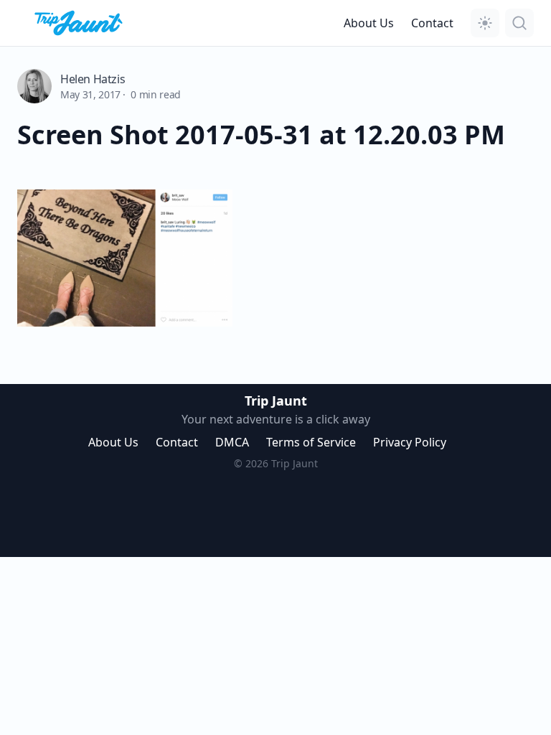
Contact (432, 23)
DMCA (232, 442)
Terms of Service (311, 442)
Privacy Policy (409, 442)
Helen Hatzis (92, 79)
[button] (485, 23)
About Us (369, 23)
